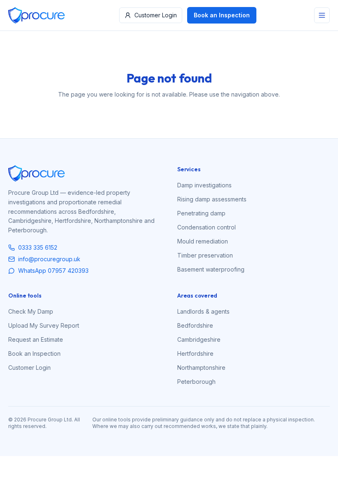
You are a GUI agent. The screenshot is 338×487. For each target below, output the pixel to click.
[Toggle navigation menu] (322, 15)
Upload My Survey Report (43, 325)
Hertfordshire (195, 353)
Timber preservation (205, 255)
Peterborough (196, 381)
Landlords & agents (203, 311)
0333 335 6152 (37, 247)
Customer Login (155, 15)
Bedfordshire (195, 325)
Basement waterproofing (210, 269)
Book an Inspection (222, 15)
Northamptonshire (201, 367)
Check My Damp (30, 311)
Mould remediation (202, 241)
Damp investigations (204, 185)
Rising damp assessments (211, 199)
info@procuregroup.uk (49, 258)
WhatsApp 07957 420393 (53, 270)
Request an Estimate (35, 339)
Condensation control (206, 227)
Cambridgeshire (199, 339)
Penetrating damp (201, 213)
